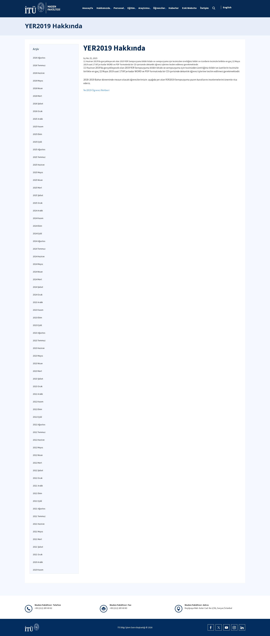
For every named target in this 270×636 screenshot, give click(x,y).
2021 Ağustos (39, 508)
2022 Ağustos (39, 424)
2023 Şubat (38, 378)
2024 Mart (37, 279)
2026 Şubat (38, 103)
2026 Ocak (37, 111)
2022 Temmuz (39, 432)
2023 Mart (37, 371)
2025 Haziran (39, 164)
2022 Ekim (37, 409)
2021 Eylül (37, 501)
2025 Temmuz (39, 157)
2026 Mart (37, 96)
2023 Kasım (38, 309)
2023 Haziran (39, 348)
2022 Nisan (38, 455)
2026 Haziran (39, 73)
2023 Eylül (37, 325)
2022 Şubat (38, 470)
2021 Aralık (38, 485)
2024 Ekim (37, 225)
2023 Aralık (38, 302)
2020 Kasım (38, 569)
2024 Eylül (37, 233)
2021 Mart (37, 539)
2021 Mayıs (38, 531)
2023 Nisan (38, 363)
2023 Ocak (37, 386)
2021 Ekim (37, 493)
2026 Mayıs (38, 80)
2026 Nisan (38, 88)
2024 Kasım (38, 218)
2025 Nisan (38, 180)
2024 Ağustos (39, 241)
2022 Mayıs (38, 447)
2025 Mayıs (38, 172)
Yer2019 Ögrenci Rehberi (96, 90)
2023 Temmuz (39, 340)
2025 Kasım (38, 126)
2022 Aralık (38, 394)
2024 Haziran (39, 256)
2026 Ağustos (39, 57)
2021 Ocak (37, 554)
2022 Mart (37, 462)
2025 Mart (37, 187)
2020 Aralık (38, 562)
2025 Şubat (38, 195)
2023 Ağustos (39, 332)
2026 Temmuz (39, 65)
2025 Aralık (38, 118)
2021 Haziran (39, 523)
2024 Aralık (38, 210)
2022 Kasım (38, 401)
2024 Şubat (38, 287)
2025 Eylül (37, 141)
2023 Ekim (37, 317)
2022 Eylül (37, 416)
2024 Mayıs (38, 264)
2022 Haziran (39, 439)
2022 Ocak (37, 478)
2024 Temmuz (39, 248)
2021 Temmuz (39, 516)
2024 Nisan (38, 271)
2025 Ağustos (39, 149)
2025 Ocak (37, 202)
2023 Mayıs (38, 355)
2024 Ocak (37, 294)
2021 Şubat (38, 546)
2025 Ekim (37, 134)
